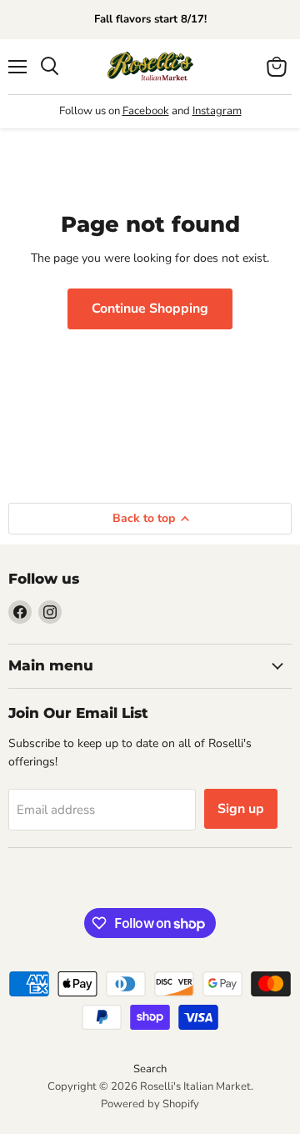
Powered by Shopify (150, 1103)
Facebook (145, 110)
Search (150, 1068)
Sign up (241, 809)
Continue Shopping (150, 308)
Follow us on (90, 110)
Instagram (217, 110)
